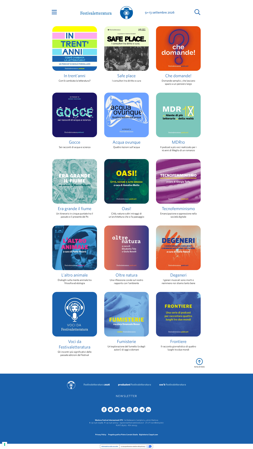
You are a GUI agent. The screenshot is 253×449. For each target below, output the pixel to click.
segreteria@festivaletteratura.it (132, 423)
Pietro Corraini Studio (129, 434)
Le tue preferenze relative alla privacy (133, 446)
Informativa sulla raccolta (109, 446)
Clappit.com (153, 434)
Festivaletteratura (97, 384)
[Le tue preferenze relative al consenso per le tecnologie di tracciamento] (4, 444)
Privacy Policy (100, 434)
